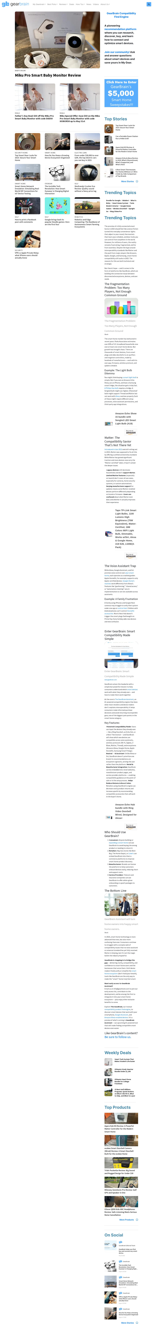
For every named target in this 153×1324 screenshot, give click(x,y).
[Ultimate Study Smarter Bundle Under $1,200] (108, 1072)
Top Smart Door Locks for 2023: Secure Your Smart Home (26, 157)
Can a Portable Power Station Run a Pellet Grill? (127, 137)
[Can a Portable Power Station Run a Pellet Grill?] (109, 139)
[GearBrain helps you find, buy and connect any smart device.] (111, 1246)
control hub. (122, 608)
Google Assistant (121, 1015)
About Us (105, 4)
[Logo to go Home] (16, 4)
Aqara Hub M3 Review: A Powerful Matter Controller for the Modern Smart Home (126, 149)
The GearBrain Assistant (124, 699)
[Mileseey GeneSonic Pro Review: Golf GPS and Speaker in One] (121, 1182)
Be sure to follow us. (118, 1037)
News (88, 4)
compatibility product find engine (117, 1009)
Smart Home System (120, 203)
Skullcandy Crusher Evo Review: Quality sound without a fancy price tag (85, 188)
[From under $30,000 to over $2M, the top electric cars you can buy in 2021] (87, 141)
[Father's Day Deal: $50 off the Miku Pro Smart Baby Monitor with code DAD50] (35, 97)
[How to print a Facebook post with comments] (27, 205)
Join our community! (117, 52)
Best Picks (51, 4)
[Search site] (149, 4)
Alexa (118, 396)
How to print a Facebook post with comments (25, 220)
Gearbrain (126, 1261)
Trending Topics (120, 192)
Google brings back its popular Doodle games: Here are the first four (57, 222)
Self (76, 183)
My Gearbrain (38, 4)
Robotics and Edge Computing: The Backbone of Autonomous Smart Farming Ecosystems (87, 223)
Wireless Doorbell (120, 209)
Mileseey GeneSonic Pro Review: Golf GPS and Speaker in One (121, 1191)
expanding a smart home (118, 843)
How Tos (79, 4)
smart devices (132, 689)
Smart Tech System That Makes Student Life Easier (125, 1060)
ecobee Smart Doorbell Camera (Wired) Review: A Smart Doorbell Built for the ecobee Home (119, 1151)
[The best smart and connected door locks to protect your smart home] (27, 141)
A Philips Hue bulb (111, 388)
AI (115, 753)
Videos (96, 4)
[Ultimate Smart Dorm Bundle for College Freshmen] (108, 1082)
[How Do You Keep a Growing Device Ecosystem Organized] (57, 141)
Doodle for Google (113, 200)
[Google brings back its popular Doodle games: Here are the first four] (57, 205)
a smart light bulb (130, 377)
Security (19, 250)
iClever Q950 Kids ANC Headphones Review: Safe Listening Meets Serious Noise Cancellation (121, 1212)
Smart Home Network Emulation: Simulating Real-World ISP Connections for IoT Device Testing (27, 190)
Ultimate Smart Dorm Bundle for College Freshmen (123, 1081)
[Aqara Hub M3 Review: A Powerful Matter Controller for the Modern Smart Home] (109, 150)
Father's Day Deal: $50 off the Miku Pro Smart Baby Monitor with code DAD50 (34, 117)
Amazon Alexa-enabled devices (116, 1017)
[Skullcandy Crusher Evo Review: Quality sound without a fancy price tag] (87, 172)
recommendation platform (120, 29)
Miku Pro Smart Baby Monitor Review (48, 75)
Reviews (62, 4)
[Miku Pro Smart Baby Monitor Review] (57, 40)
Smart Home (50, 153)
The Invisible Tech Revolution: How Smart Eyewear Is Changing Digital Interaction (57, 190)
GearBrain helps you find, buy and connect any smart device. (128, 1251)
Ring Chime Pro (116, 211)
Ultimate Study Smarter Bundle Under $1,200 (124, 1070)
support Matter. (129, 473)
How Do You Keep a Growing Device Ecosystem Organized (57, 156)
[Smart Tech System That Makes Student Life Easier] (108, 1062)
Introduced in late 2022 (113, 449)
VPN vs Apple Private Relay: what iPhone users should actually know (27, 255)
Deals (71, 4)
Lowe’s (131, 853)
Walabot (125, 200)
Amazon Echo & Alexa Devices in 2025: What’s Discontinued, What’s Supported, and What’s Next (127, 161)
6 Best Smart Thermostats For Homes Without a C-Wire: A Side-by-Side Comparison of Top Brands (127, 172)
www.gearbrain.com (111, 680)
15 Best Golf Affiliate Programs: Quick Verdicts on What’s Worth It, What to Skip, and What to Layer (125, 1092)
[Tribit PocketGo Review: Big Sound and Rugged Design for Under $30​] (121, 1162)
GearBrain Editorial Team (127, 1246)
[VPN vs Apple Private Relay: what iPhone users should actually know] (27, 239)
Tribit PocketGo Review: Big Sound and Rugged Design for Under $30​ (120, 1171)
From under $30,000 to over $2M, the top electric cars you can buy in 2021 (87, 157)
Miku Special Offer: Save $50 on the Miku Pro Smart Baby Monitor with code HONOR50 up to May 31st (80, 118)
